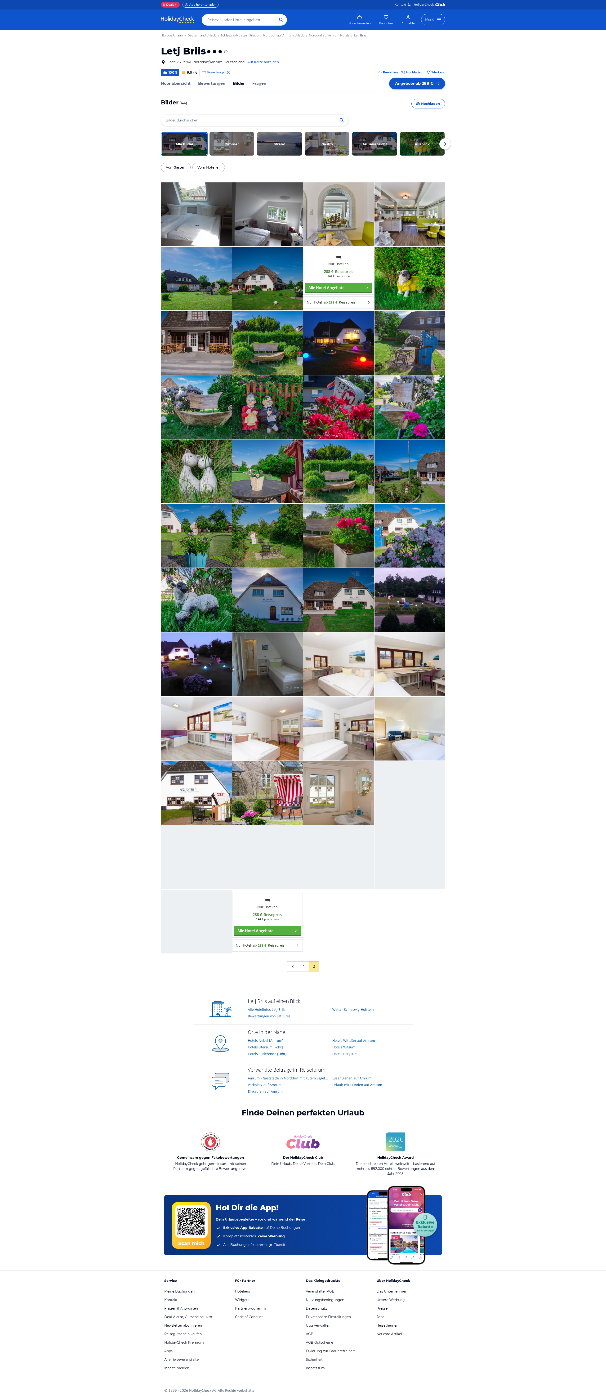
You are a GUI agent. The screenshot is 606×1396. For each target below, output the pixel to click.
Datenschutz (316, 1308)
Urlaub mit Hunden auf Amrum (357, 1085)
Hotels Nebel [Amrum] (265, 1040)
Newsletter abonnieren (183, 1325)
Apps (168, 1351)
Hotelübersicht (176, 83)
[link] (359, 20)
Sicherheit (314, 1359)
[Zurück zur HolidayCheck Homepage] (177, 19)
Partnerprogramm (250, 1308)
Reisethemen (387, 1325)
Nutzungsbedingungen (325, 1300)
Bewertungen (211, 83)
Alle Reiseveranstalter (182, 1359)
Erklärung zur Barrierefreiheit (330, 1351)
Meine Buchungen (179, 1291)
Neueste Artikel (389, 1334)
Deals (168, 4)
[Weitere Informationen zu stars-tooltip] (225, 52)
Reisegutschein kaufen (183, 1334)
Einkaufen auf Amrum (265, 1091)
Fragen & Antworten (181, 1308)
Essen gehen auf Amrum (351, 1078)
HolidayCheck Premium (184, 1342)
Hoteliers (242, 1291)
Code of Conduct (249, 1317)
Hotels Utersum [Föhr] (265, 1047)
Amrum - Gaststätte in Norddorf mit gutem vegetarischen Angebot (288, 1078)
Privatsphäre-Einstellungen (328, 1317)
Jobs (380, 1317)
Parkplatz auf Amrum (264, 1085)
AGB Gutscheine (319, 1342)
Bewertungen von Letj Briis (269, 1016)
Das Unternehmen (392, 1291)
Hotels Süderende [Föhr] (267, 1053)
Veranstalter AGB (320, 1291)
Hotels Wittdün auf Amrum (353, 1040)
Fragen (259, 83)
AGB (309, 1334)
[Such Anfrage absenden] (281, 20)
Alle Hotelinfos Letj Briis (266, 1009)
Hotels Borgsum (344, 1053)
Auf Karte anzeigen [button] (263, 62)
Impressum (315, 1368)
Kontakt (400, 4)
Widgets (242, 1300)
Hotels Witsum (343, 1047)
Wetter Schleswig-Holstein (353, 1009)
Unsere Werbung (391, 1300)
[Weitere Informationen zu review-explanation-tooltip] (228, 72)
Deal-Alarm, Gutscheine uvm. (188, 1317)
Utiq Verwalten (318, 1325)
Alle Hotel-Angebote (326, 287)
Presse (382, 1308)
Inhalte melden (176, 1368)
